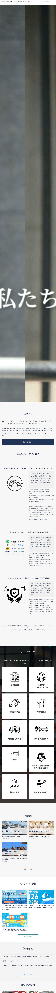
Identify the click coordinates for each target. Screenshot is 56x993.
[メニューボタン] (36, 1)
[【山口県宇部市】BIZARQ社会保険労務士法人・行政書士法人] (45, 1)
